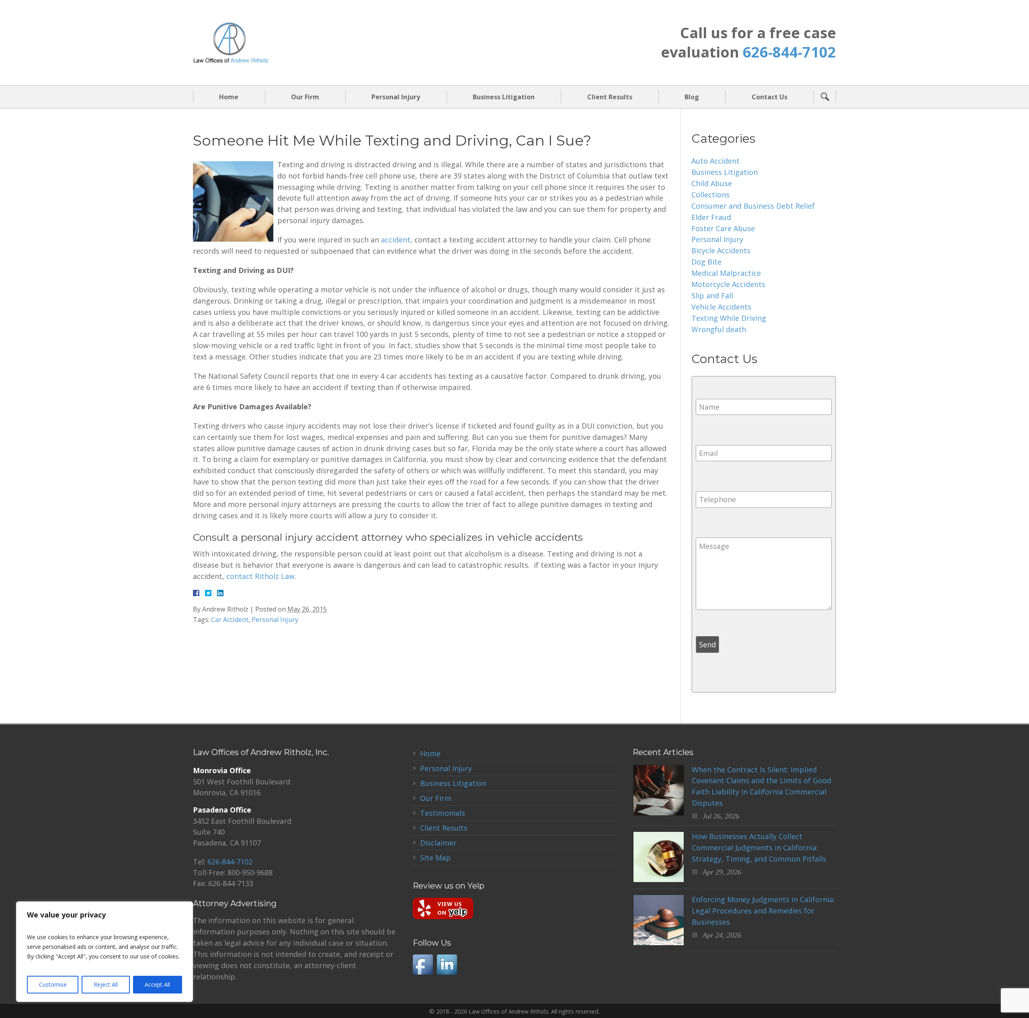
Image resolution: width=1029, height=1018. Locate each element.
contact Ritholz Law (260, 576)
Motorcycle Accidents (728, 284)
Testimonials (442, 813)
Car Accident (229, 619)
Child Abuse (711, 183)
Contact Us (769, 96)
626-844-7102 (789, 52)
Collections (710, 194)
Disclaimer (438, 843)
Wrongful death (718, 329)
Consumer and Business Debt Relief (753, 206)
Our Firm (305, 96)
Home (228, 96)
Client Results (609, 96)
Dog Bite (706, 262)
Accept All (157, 984)
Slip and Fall (712, 295)
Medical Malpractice (726, 273)
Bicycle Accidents (720, 250)
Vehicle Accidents (721, 307)
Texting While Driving (728, 318)
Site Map (435, 857)
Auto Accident (715, 161)
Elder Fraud (711, 217)
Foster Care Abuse (723, 228)
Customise (53, 984)
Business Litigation (504, 96)
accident (395, 239)
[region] (104, 951)
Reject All (106, 984)
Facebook (423, 964)
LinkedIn (447, 964)
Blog (692, 96)
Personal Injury (395, 96)
